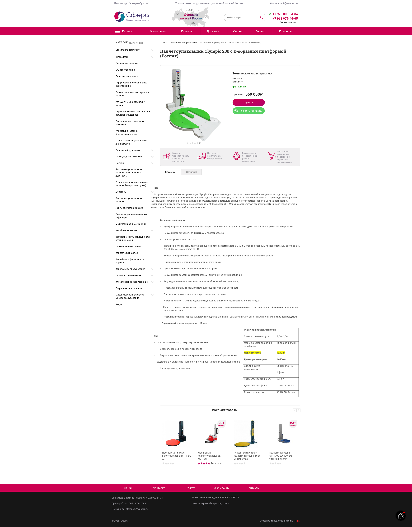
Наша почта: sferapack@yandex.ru (130, 509)
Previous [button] (295, 410)
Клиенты (186, 31)
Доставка (213, 31)
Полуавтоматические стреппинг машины (133, 94)
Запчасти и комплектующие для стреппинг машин (133, 238)
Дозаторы (121, 192)
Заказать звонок (289, 22)
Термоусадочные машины (129, 156)
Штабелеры (122, 57)
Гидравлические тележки (129, 288)
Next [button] (298, 410)
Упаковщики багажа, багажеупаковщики (127, 132)
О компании (158, 31)
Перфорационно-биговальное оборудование (131, 84)
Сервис (260, 31)
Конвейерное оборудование (130, 269)
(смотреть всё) (136, 43)
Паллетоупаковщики (127, 76)
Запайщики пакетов (126, 230)
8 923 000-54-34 (154, 497)
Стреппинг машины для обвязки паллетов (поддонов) (133, 113)
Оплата (238, 31)
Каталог (127, 31)
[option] (176, 445)
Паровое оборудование (128, 150)
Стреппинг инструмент (128, 50)
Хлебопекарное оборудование (132, 282)
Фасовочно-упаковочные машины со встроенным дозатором (129, 172)
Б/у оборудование (125, 69)
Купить (248, 102)
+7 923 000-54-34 (285, 14)
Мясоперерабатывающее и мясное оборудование (130, 296)
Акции (119, 304)
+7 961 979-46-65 (285, 18)
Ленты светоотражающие (129, 208)
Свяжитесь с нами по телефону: (129, 497)
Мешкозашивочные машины (131, 224)
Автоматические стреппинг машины (130, 103)
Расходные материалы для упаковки (130, 123)
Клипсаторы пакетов (127, 253)
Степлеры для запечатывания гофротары (131, 216)
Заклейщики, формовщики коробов (130, 261)
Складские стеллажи (127, 63)
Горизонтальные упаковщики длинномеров (131, 142)
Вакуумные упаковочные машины (129, 200)
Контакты (285, 31)
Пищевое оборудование (128, 275)
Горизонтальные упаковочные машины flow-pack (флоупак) (132, 184)
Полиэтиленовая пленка (128, 246)
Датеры (120, 163)
